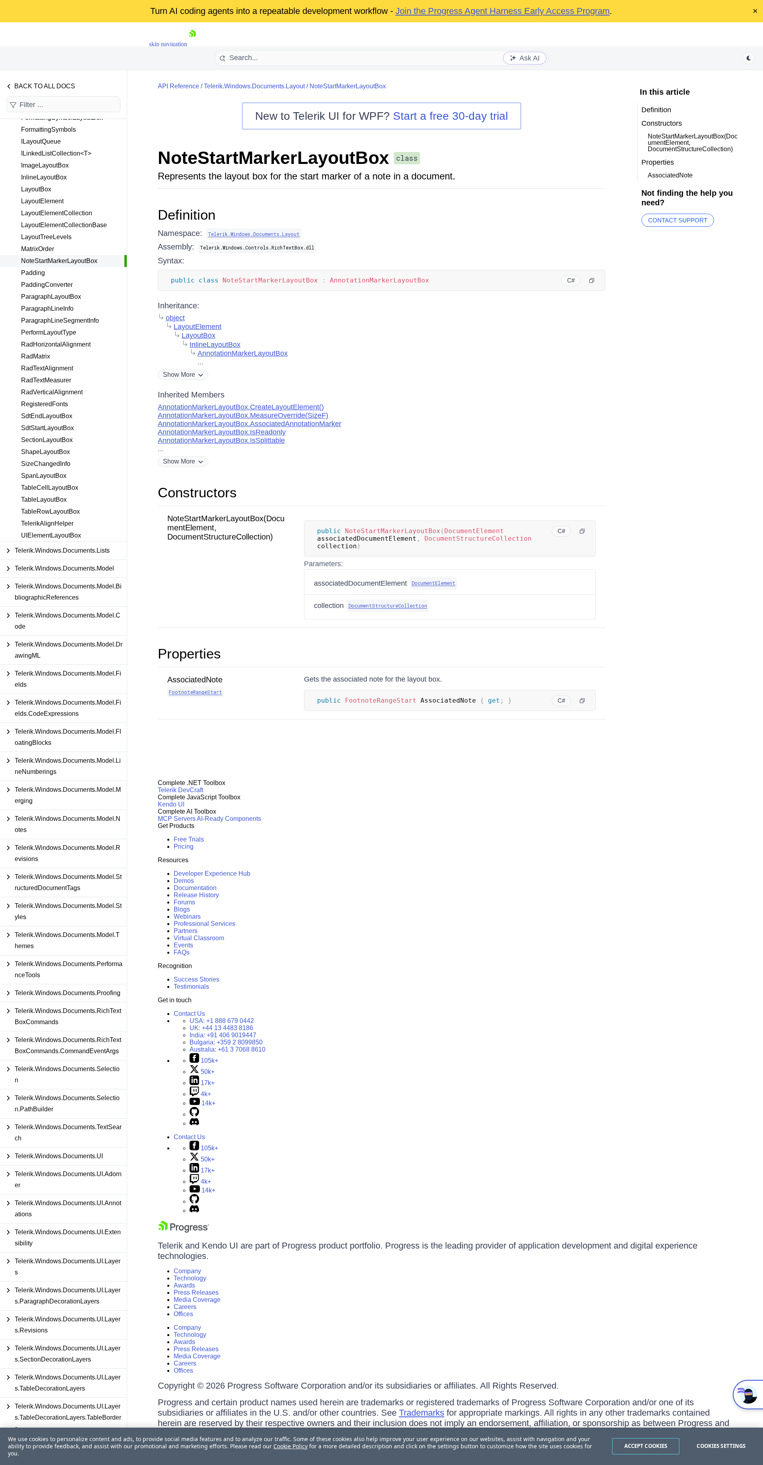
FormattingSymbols (48, 129)
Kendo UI (171, 804)
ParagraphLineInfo (47, 308)
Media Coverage (197, 1299)
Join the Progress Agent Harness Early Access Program (502, 11)
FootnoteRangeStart (195, 692)
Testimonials (191, 986)
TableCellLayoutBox (49, 487)
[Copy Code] (591, 280)
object (175, 318)
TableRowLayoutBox (50, 511)
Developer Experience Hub (212, 873)
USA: (222, 1020)
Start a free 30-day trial (450, 116)
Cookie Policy (290, 1446)
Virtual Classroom (199, 938)
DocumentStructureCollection (388, 605)
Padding (33, 272)
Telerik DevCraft (180, 790)
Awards (184, 1285)
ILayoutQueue (41, 141)
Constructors (197, 492)
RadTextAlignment (47, 368)
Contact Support (677, 220)
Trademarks (421, 1413)
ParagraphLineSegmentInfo (60, 320)
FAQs (182, 952)
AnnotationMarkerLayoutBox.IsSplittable (221, 440)
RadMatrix (35, 356)
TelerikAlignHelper (47, 523)
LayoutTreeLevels (46, 237)
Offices (183, 1314)
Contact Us (189, 1013)
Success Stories (196, 979)
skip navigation (168, 44)
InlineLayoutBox (44, 177)
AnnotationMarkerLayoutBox (243, 353)
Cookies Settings (721, 1445)
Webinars (187, 916)
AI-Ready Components (229, 818)
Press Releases (196, 1292)
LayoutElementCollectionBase (64, 225)
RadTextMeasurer (46, 380)
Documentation (195, 887)
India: (223, 1035)
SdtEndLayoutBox (46, 416)
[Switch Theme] (748, 58)
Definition (186, 214)
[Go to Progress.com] (183, 1230)
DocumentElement (433, 583)
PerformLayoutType (48, 332)
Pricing (184, 846)
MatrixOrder (37, 248)
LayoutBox (36, 189)
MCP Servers (177, 818)
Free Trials (189, 839)
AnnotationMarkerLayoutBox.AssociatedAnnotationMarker (249, 424)
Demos (184, 880)
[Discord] (194, 1123)
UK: (221, 1028)
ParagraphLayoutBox (51, 296)
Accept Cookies (646, 1445)
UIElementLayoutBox (51, 535)
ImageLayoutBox (45, 165)
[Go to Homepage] (192, 44)
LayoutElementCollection (56, 213)
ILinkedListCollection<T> (56, 153)
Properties (189, 653)
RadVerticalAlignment (52, 392)
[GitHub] (194, 1114)
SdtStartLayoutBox (47, 428)
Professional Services (204, 923)
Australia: (227, 1049)
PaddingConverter (47, 284)
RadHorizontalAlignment (56, 344)
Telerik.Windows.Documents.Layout (254, 86)
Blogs (182, 909)
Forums (184, 902)
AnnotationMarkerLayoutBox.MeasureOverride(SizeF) (243, 415)
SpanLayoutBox (43, 475)
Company (187, 1271)
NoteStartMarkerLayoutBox (59, 260)
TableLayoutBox (44, 499)
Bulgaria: (226, 1042)
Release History (196, 895)
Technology (190, 1278)
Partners (186, 930)
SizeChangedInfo (45, 463)
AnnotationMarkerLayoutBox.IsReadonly (222, 432)
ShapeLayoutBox (45, 451)
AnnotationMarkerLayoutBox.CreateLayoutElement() (241, 407)
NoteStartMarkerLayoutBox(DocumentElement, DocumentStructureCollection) (693, 142)
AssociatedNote (195, 679)
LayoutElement (42, 201)
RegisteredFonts (44, 404)
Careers (185, 1306)
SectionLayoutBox (47, 439)
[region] (381, 1446)
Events (183, 945)
